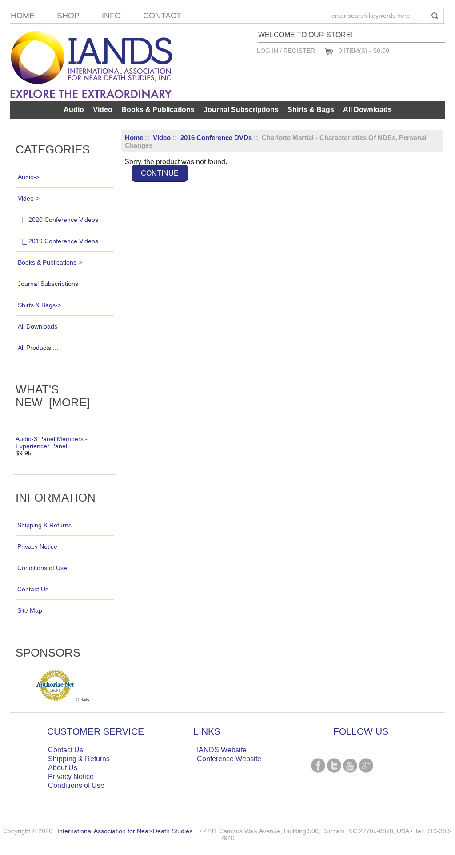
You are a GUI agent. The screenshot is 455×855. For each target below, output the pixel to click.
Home (23, 15)
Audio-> (29, 177)
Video (162, 137)
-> (29, 198)
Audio (74, 109)
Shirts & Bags (310, 109)
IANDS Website (222, 750)
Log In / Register (286, 50)
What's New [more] (53, 396)
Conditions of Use (42, 567)
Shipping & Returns (44, 525)
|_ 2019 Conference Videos (59, 241)
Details (82, 700)
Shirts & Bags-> (39, 305)
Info (111, 15)
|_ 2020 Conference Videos (59, 219)
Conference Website (229, 759)
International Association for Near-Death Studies (124, 831)
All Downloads (367, 109)
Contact (162, 15)
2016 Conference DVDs (216, 137)
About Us (62, 767)
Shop (68, 15)
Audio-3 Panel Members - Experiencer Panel (52, 442)
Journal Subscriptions (241, 109)
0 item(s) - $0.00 (364, 50)
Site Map (29, 610)
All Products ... (38, 347)
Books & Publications (158, 109)
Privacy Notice (37, 546)
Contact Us (32, 589)
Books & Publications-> (50, 262)
